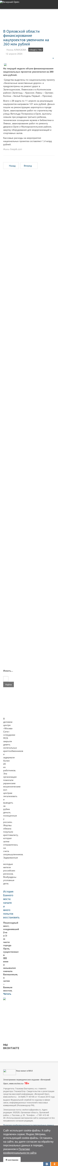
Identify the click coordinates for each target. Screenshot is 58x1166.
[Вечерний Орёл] (9, 1)
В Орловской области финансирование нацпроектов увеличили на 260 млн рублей (26, 38)
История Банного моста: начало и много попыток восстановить (11, 904)
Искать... (5, 670)
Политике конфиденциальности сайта (19, 1151)
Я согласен (12, 1159)
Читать (7, 993)
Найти (8, 684)
